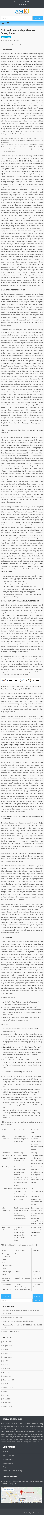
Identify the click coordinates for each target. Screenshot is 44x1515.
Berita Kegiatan (8, 1455)
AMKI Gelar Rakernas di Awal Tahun (7, 1296)
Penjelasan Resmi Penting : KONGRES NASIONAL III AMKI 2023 (22, 1326)
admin (18, 41)
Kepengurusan (8, 1463)
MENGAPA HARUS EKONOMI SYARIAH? (38, 1296)
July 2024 (6, 1349)
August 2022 (7, 1357)
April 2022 (6, 1372)
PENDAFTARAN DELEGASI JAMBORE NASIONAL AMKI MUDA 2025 (21, 1312)
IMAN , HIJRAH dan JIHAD (11, 1331)
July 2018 (6, 1395)
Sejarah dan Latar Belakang (12, 1471)
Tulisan (5, 1452)
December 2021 (8, 1380)
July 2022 (6, 1361)
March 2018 (7, 1403)
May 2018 (6, 1399)
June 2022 (6, 1365)
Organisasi (7, 1467)
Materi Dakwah (6, 37)
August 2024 (7, 1346)
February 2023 (8, 1353)
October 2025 (7, 1342)
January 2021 (7, 1391)
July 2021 (6, 1384)
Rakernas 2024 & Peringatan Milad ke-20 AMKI (19, 1321)
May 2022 (6, 1368)
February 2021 (8, 1387)
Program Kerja (8, 1459)
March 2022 (7, 1376)
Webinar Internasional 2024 (12, 1317)
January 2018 (7, 1406)
